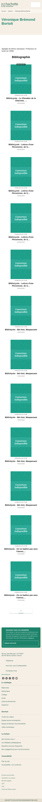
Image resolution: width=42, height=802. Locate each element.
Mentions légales (6, 780)
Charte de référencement (9, 789)
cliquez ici (31, 638)
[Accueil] (10, 4)
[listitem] (3, 678)
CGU (3, 783)
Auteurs (10, 11)
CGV (3, 786)
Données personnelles (8, 775)
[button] (37, 29)
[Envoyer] (36, 643)
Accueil (4, 11)
